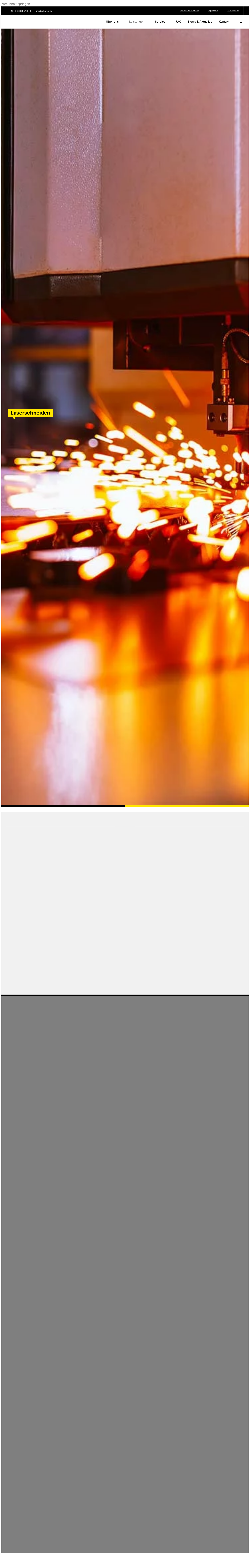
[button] (241, 21)
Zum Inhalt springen (15, 4)
